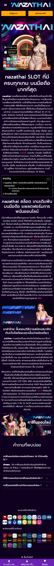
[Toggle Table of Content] (47, 179)
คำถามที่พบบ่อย (11, 193)
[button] (5, 5)
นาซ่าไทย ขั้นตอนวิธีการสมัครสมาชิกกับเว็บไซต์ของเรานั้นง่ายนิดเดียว (30, 189)
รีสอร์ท (40, 390)
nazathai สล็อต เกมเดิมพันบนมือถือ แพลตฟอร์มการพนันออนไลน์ (25, 184)
